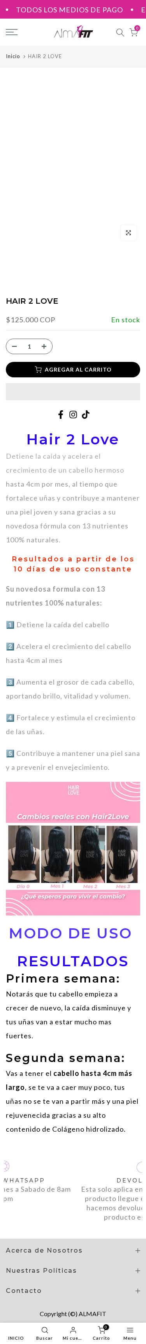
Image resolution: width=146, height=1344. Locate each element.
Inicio (13, 56)
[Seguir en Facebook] (60, 415)
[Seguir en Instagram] (73, 415)
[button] (73, 391)
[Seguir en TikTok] (85, 415)
